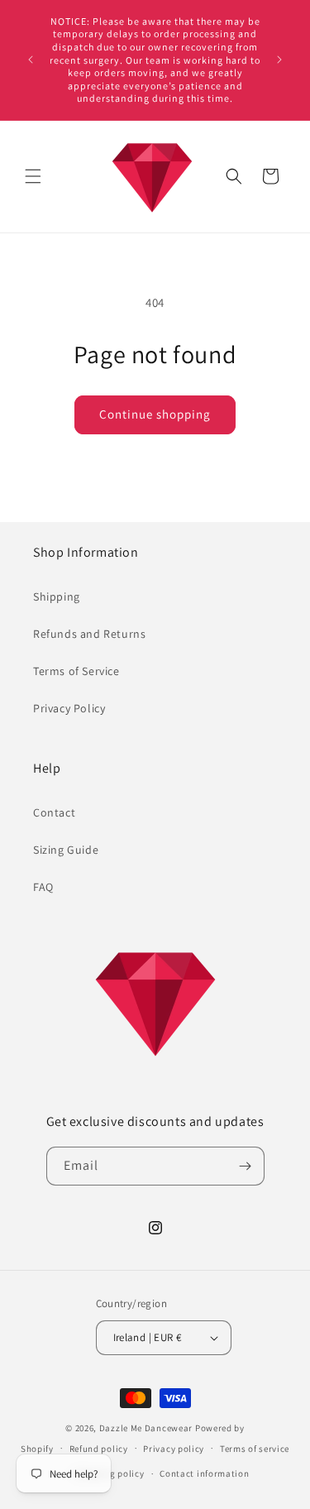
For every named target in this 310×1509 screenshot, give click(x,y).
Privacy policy (173, 1448)
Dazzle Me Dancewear (146, 1428)
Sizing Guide (65, 849)
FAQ (43, 886)
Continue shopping (155, 414)
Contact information (204, 1473)
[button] (33, 176)
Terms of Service (76, 670)
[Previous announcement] (30, 59)
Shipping (56, 596)
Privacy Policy (69, 708)
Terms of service (254, 1448)
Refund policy (98, 1448)
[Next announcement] (279, 59)
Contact (54, 812)
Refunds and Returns (89, 633)
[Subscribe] (245, 1166)
